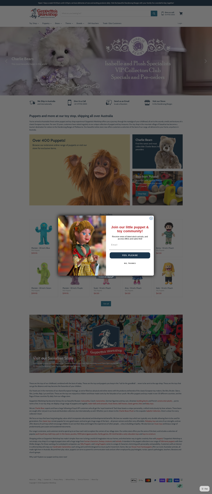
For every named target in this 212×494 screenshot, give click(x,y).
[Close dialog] (151, 218)
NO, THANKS (130, 263)
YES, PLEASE (130, 255)
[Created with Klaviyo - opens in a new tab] (106, 277)
